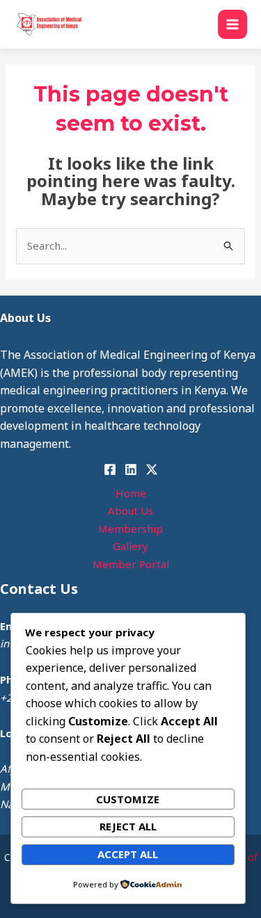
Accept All (127, 854)
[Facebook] (110, 469)
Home (131, 493)
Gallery (130, 546)
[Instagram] (151, 469)
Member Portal (131, 564)
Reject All (128, 826)
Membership (130, 529)
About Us (130, 510)
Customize (127, 799)
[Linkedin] (131, 469)
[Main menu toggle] (233, 25)
